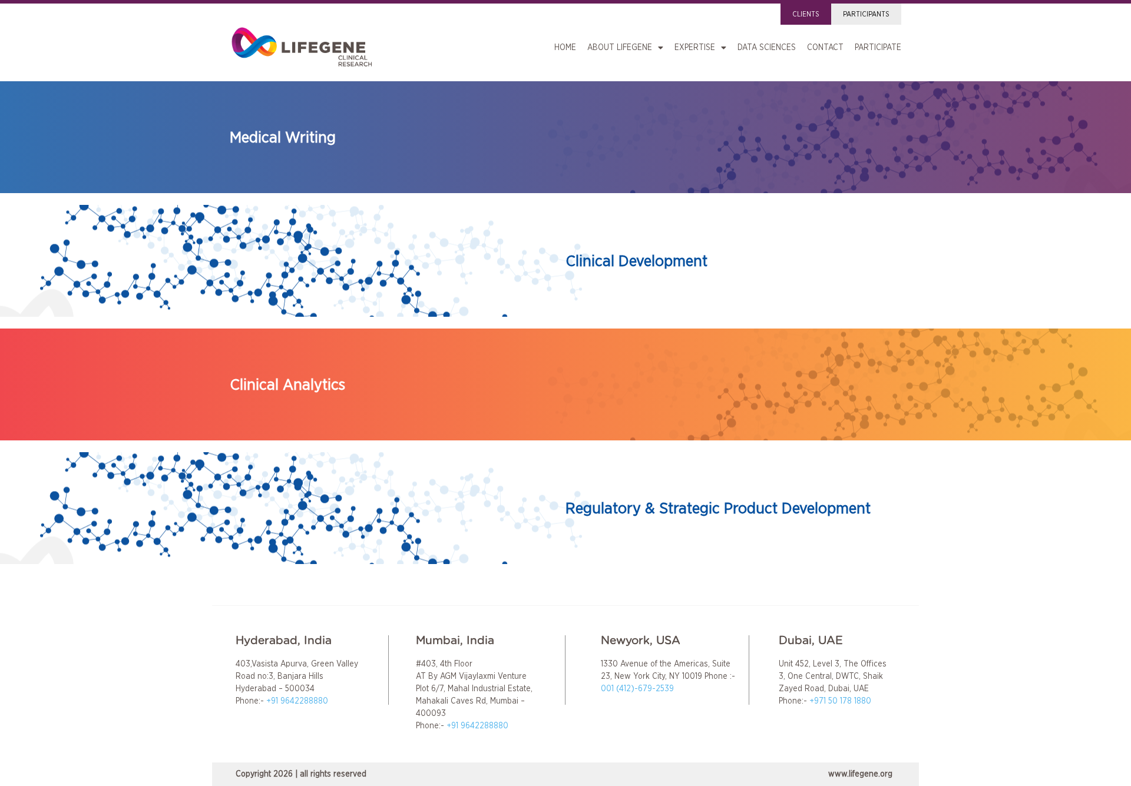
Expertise (694, 48)
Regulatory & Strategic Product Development (718, 508)
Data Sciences (767, 48)
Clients (805, 14)
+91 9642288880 (297, 701)
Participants (866, 14)
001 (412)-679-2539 (637, 689)
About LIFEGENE (619, 48)
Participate (878, 48)
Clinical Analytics (287, 385)
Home (565, 48)
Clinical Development (636, 261)
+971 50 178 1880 (840, 701)
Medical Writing (283, 137)
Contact (825, 48)
